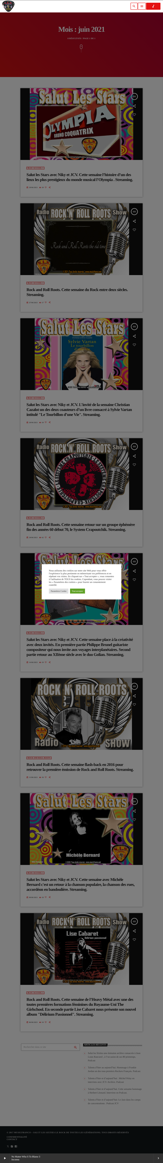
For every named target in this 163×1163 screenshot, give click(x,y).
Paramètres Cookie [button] (59, 591)
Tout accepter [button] (77, 591)
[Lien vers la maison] (8, 6)
